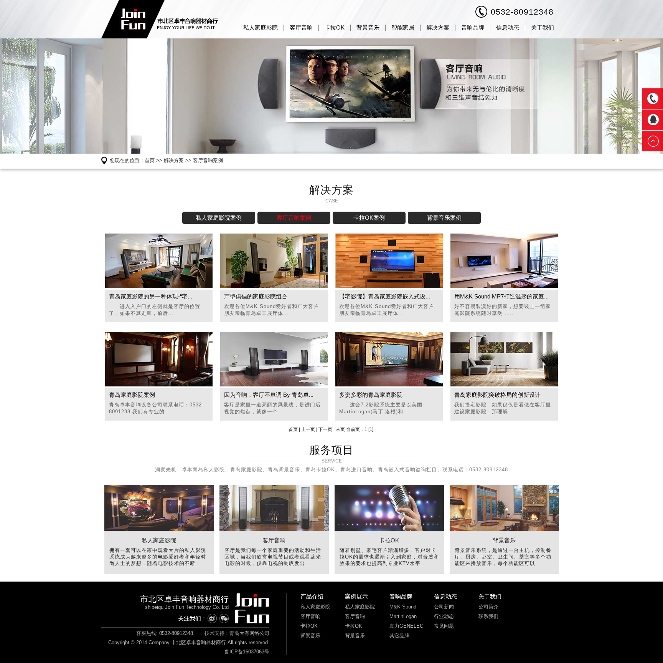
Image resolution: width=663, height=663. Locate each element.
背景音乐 (367, 27)
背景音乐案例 (444, 217)
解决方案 (437, 27)
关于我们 (542, 27)
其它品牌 (399, 635)
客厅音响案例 (208, 160)
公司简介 (488, 607)
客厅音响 (301, 27)
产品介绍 (311, 596)
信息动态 (507, 27)
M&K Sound (402, 607)
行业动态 (444, 616)
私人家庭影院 (260, 27)
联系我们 (488, 616)
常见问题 (444, 626)
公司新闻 (444, 607)
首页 (150, 160)
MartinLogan (403, 616)
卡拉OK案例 (369, 217)
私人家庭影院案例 (219, 217)
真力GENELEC (406, 626)
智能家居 (402, 27)
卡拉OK (335, 27)
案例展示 (356, 596)
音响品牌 (472, 27)
